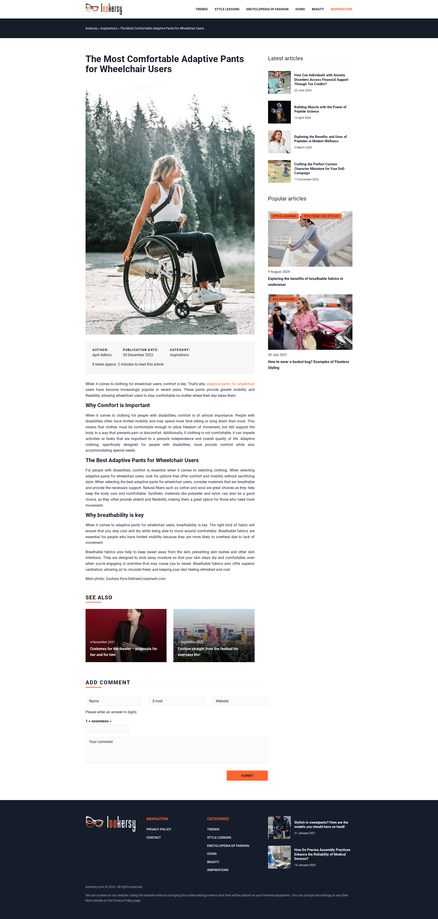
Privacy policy (158, 829)
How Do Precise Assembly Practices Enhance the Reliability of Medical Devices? (322, 854)
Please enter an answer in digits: (111, 712)
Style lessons (227, 9)
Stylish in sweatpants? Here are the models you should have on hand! (321, 824)
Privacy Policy (123, 900)
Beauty (318, 9)
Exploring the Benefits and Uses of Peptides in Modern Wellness (320, 139)
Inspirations (341, 9)
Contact (153, 837)
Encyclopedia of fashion (267, 9)
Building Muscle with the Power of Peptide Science (320, 109)
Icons (300, 9)
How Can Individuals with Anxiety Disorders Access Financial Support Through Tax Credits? (321, 79)
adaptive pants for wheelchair (230, 384)
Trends (202, 9)
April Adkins (102, 355)
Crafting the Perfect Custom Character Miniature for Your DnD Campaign (319, 168)
